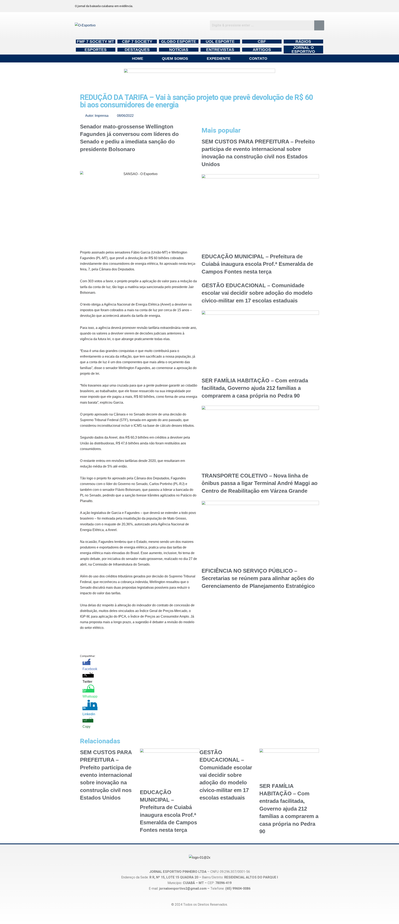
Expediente (218, 58)
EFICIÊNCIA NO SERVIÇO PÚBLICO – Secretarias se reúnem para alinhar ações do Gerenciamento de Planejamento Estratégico (258, 578)
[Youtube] (287, 5)
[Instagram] (224, 5)
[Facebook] (256, 5)
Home (137, 58)
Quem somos (175, 58)
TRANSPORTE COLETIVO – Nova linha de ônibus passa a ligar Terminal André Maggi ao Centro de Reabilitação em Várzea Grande (260, 483)
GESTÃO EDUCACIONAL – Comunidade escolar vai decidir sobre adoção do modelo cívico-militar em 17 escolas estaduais (257, 293)
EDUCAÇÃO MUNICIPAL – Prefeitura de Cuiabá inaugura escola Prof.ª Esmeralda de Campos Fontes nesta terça (257, 264)
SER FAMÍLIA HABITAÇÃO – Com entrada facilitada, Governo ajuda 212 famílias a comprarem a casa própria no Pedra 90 (255, 388)
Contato (258, 58)
